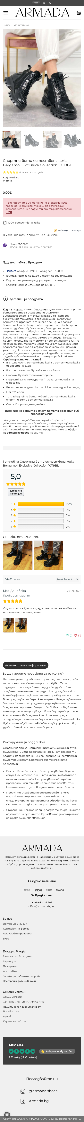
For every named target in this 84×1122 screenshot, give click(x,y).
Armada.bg (39, 1101)
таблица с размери (69, 230)
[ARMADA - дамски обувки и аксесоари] (42, 12)
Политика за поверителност (22, 1006)
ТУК (9, 212)
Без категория (21, 25)
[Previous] (9, 78)
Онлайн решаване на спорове (21, 976)
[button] (5, 13)
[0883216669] (50, 3)
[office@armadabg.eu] (44, 3)
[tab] (25, 665)
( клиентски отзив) (31, 172)
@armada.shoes (43, 1091)
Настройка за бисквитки (19, 981)
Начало (6, 25)
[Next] (74, 78)
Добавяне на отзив (16, 492)
